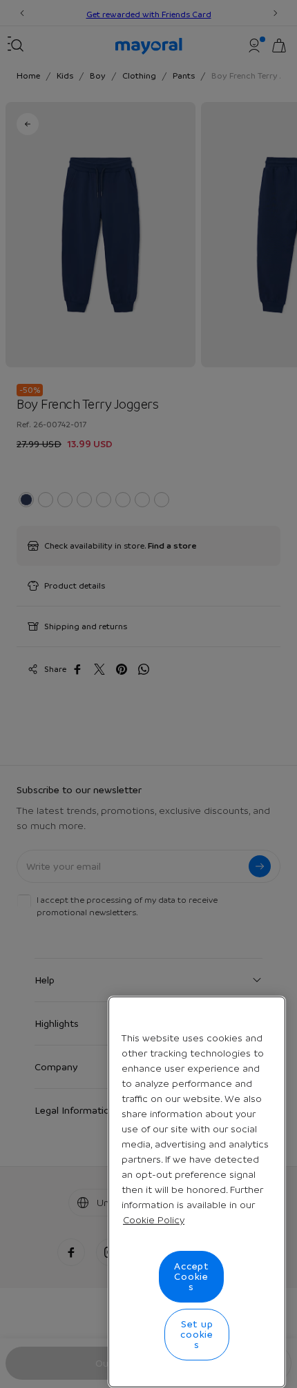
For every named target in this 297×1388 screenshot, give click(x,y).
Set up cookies (196, 1334)
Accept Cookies (191, 1276)
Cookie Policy (153, 1220)
